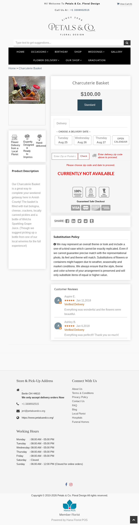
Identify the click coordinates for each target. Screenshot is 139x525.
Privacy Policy (80, 397)
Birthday (61, 51)
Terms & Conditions (83, 393)
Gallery (116, 51)
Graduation (97, 60)
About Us (77, 388)
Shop (78, 51)
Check (83, 156)
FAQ (74, 405)
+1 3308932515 (80, 10)
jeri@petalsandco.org (33, 410)
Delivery (62, 123)
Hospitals (77, 417)
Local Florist (78, 413)
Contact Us (78, 401)
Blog (74, 409)
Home (21, 51)
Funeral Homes (80, 421)
